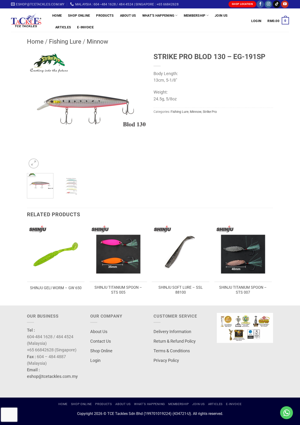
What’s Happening (158, 15)
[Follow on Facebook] (260, 4)
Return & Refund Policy (175, 341)
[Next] (138, 110)
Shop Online (79, 15)
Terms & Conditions (172, 351)
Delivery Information (172, 331)
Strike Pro (210, 112)
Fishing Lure (65, 41)
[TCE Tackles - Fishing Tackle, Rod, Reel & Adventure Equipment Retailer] (28, 20)
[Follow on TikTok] (276, 4)
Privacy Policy (166, 360)
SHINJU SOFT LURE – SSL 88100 (180, 290)
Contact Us (100, 341)
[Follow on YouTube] (285, 4)
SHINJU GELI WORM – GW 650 (56, 288)
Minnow (97, 41)
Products (105, 15)
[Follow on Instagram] (268, 4)
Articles (63, 27)
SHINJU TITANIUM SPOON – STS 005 (118, 290)
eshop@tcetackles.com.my (52, 376)
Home (57, 15)
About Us (128, 15)
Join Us (221, 15)
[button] (256, 21)
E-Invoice (85, 27)
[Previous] (35, 110)
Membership (195, 15)
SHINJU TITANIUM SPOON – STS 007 (243, 290)
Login (95, 360)
